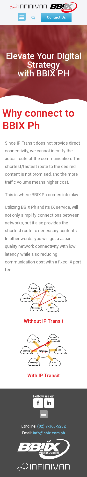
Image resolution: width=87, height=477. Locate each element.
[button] (22, 17)
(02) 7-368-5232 (51, 426)
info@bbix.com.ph (49, 433)
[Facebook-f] (38, 403)
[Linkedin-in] (49, 403)
